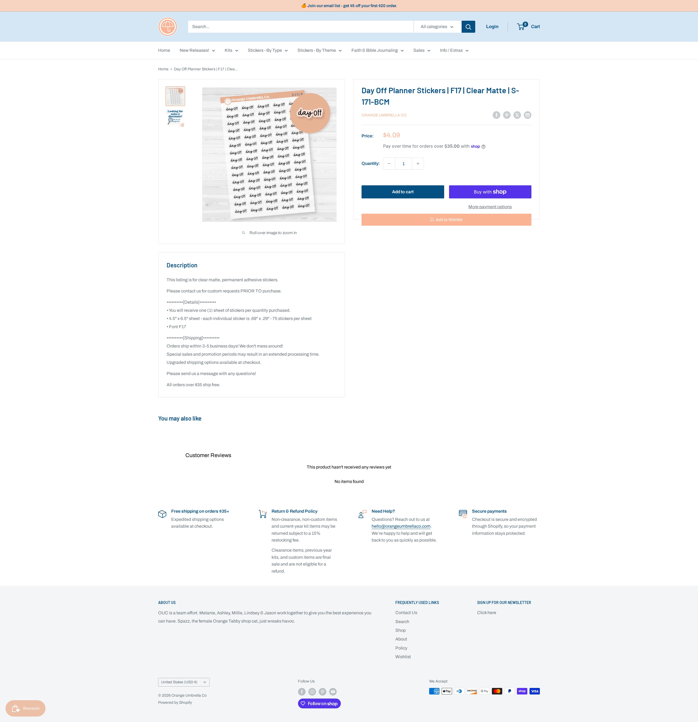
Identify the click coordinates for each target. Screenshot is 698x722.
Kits (228, 50)
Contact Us (406, 612)
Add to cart (403, 191)
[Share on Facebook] (496, 115)
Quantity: (371, 163)
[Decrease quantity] (389, 163)
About (401, 639)
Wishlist (403, 656)
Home (164, 50)
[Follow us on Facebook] (302, 692)
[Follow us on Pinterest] (322, 692)
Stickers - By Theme (316, 50)
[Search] (468, 27)
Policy (401, 648)
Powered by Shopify (175, 702)
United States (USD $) (179, 682)
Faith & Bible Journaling (374, 50)
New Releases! (194, 50)
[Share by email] (527, 115)
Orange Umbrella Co (384, 115)
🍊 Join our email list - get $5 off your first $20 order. (349, 6)
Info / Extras (451, 50)
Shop (400, 630)
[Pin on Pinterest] (507, 115)
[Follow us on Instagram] (312, 692)
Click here (486, 612)
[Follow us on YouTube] (333, 692)
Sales (419, 50)
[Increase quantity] (418, 163)
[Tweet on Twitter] (517, 115)
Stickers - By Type (265, 50)
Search (402, 621)
